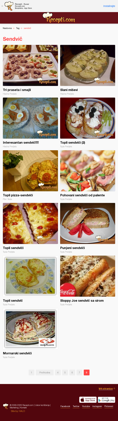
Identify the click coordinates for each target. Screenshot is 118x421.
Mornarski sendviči (30, 333)
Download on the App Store (88, 400)
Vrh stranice (106, 388)
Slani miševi (87, 70)
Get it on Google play (106, 400)
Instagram (97, 406)
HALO (22, 411)
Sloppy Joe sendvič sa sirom (87, 281)
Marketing (14, 407)
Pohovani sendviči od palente (87, 175)
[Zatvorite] (2, 6)
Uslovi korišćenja (42, 405)
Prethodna (44, 372)
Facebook (65, 406)
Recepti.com (59, 17)
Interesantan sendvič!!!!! (30, 123)
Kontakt (23, 407)
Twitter (76, 406)
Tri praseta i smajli (30, 70)
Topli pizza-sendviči (30, 175)
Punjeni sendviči (87, 228)
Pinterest (108, 406)
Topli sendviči (30, 228)
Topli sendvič (30, 281)
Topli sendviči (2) (87, 123)
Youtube (86, 406)
